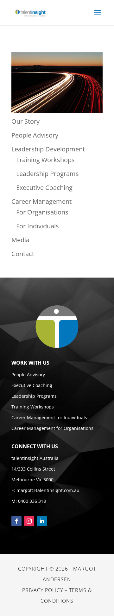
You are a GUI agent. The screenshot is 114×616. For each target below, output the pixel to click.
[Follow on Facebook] (16, 521)
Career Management (41, 201)
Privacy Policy (42, 590)
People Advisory (34, 135)
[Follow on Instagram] (29, 521)
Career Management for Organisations (52, 428)
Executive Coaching (44, 187)
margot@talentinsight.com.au (47, 490)
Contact (22, 253)
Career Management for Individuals (49, 417)
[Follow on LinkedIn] (42, 521)
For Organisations (42, 212)
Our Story (25, 121)
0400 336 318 (32, 501)
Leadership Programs (47, 173)
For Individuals (37, 226)
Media (20, 240)
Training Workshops (45, 159)
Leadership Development (48, 149)
